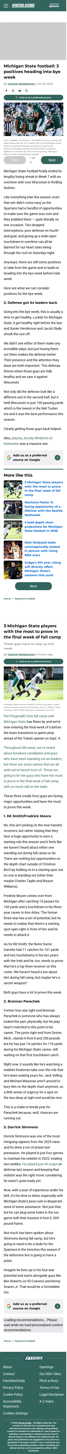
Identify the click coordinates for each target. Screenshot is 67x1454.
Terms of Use (49, 1388)
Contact (9, 1374)
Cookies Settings (15, 1413)
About (7, 1367)
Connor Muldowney (21, 83)
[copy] (26, 90)
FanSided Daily (14, 1381)
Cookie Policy (13, 1394)
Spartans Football (25, 598)
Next (52, 160)
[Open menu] (6, 5)
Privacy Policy (13, 1388)
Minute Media (24, 1423)
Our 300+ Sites (50, 1374)
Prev (15, 160)
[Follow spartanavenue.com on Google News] (57, 457)
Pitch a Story (48, 1381)
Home (7, 598)
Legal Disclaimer (51, 1394)
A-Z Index (46, 1401)
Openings (46, 1367)
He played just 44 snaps (40, 1164)
